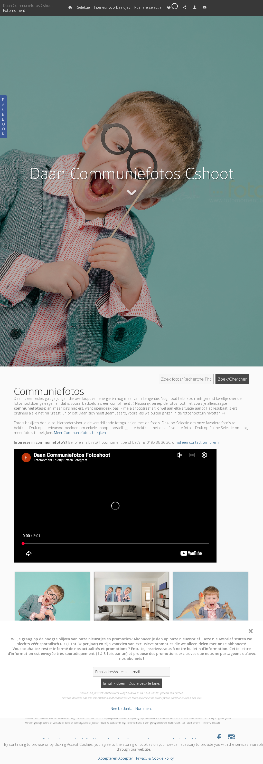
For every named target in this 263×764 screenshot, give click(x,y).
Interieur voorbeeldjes (112, 7)
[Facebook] (219, 737)
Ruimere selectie (148, 7)
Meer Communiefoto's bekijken (80, 432)
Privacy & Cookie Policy (155, 758)
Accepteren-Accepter (115, 758)
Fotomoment (14, 10)
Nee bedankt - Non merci (131, 708)
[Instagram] (231, 737)
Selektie (83, 7)
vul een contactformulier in (198, 442)
